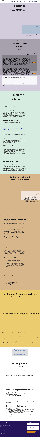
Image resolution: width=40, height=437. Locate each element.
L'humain (21, 1)
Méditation (29, 1)
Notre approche (16, 1)
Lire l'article (34, 62)
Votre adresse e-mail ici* (30, 422)
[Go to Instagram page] (4, 430)
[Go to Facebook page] (0, 430)
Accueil (12, 1)
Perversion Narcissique (35, 1)
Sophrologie (25, 1)
